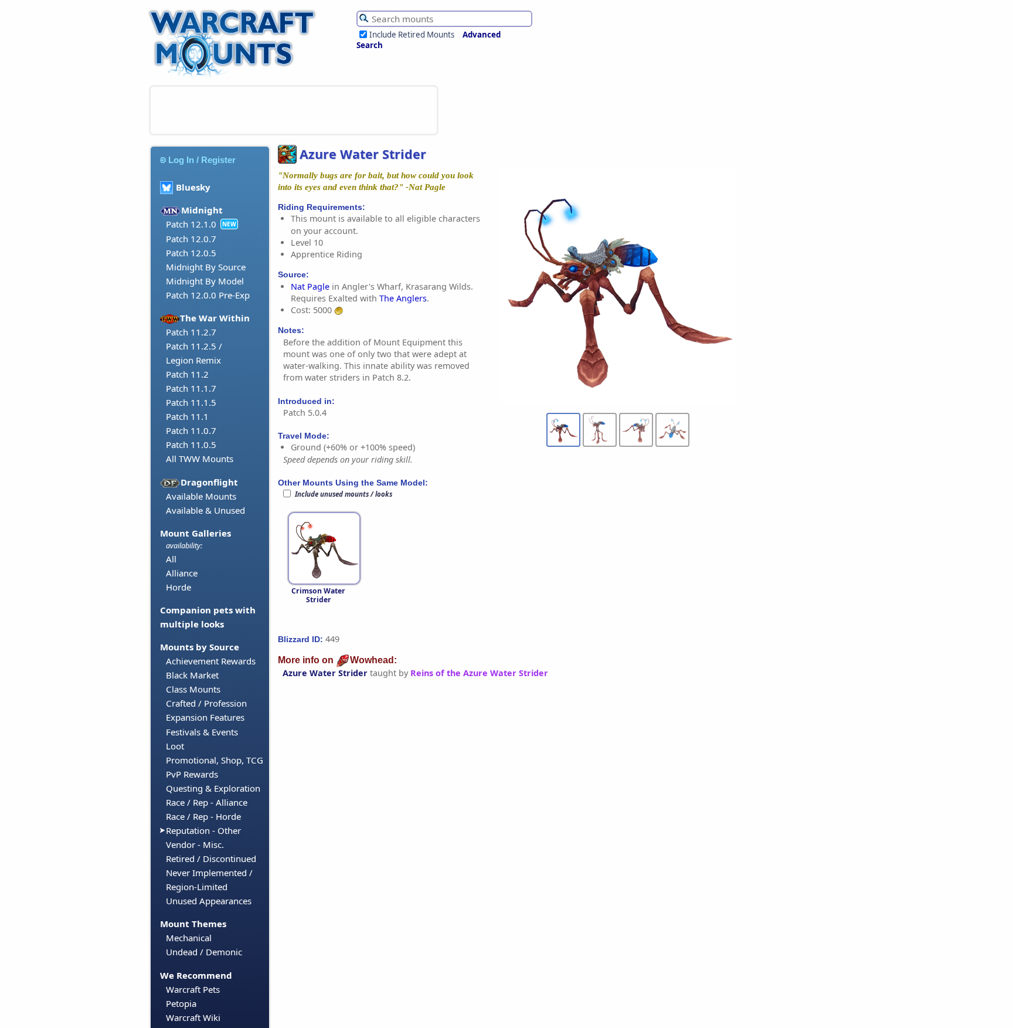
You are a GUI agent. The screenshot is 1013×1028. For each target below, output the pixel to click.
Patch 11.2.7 (191, 332)
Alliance (182, 573)
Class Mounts (193, 689)
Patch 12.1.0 (191, 224)
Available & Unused (205, 510)
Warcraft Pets (193, 989)
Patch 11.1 (187, 416)
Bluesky (193, 187)
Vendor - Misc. (195, 844)
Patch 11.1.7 (191, 388)
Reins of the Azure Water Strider (479, 672)
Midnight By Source (206, 267)
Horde (178, 587)
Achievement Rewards (211, 661)
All (171, 559)
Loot (175, 746)
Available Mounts (201, 496)
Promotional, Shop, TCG (214, 760)
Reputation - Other (203, 830)
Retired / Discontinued (211, 858)
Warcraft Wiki (193, 1017)
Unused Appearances (208, 901)
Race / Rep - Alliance (206, 802)
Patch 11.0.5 (191, 444)
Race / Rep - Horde (203, 816)
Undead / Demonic (204, 952)
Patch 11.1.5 (191, 402)
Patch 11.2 (187, 374)
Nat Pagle (310, 286)
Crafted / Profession (206, 703)
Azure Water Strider (325, 672)
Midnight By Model (205, 281)
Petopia (181, 1003)
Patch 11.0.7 (191, 430)
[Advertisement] (294, 110)
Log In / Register (202, 159)
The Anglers (403, 298)
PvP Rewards (192, 774)
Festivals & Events (202, 732)
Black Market (192, 675)
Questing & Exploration (213, 788)
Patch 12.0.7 (191, 239)
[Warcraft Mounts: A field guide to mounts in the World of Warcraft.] (235, 75)
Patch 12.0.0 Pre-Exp (208, 295)
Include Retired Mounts (411, 34)
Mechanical (189, 938)
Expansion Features (205, 717)
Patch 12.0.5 (191, 253)
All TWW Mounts (199, 458)
